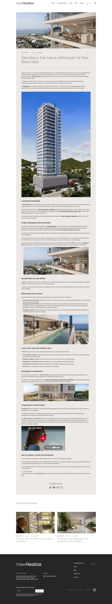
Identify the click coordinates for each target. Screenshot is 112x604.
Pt (87, 3)
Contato (76, 577)
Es (90, 3)
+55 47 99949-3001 (51, 576)
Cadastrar (39, 591)
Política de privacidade (70, 589)
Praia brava (77, 573)
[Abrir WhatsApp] (107, 599)
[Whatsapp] (50, 487)
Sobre (75, 566)
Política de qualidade (79, 589)
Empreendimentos (79, 563)
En (89, 3)
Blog (75, 570)
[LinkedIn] (54, 487)
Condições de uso (87, 589)
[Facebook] (57, 487)
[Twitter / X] (61, 487)
